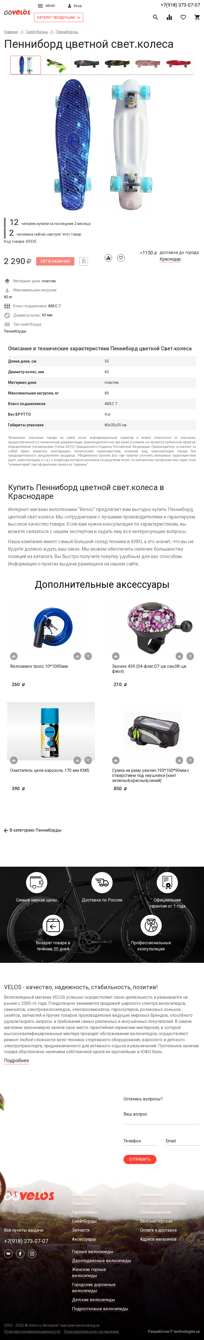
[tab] (26, 65)
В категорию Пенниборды (36, 830)
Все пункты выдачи (23, 1230)
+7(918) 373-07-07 (180, 5)
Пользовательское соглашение (91, 1331)
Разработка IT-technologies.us (174, 1331)
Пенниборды (67, 32)
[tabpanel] (102, 144)
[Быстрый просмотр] (14, 656)
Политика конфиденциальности (32, 1331)
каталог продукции (56, 17)
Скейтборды (37, 32)
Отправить (140, 1159)
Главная (11, 32)
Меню (50, 6)
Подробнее (16, 1060)
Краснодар (170, 259)
